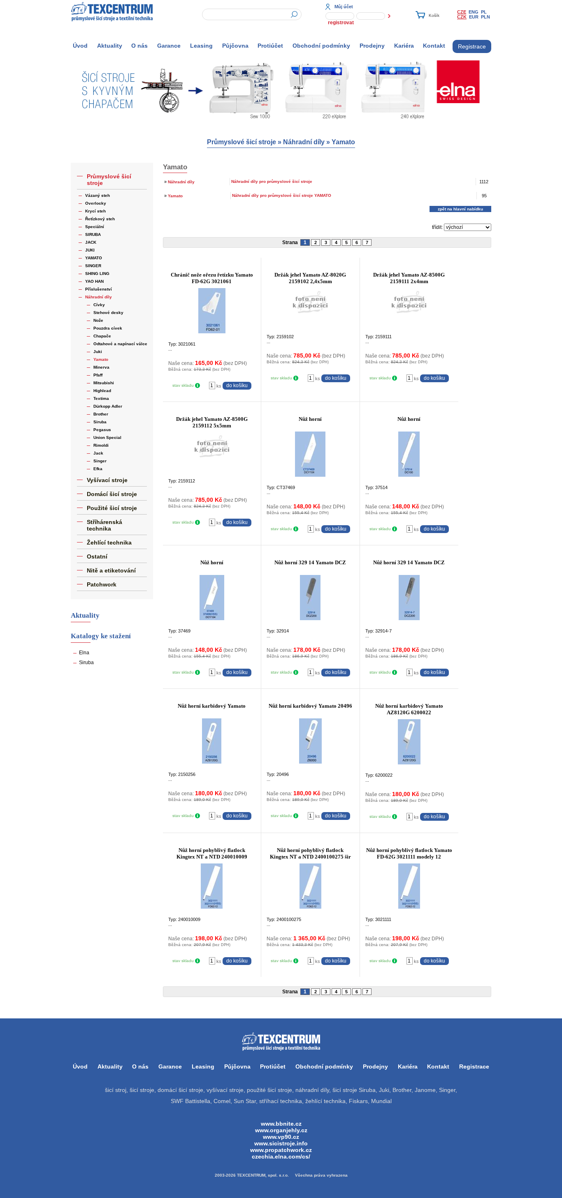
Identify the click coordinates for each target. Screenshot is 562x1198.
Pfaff (97, 375)
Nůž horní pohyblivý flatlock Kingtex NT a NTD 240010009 (211, 853)
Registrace (472, 46)
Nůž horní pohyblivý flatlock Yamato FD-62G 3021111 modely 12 (409, 853)
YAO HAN (94, 281)
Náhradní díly (304, 141)
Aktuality (109, 45)
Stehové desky (108, 312)
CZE (461, 11)
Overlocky (95, 203)
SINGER (93, 265)
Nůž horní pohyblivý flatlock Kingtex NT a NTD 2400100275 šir (310, 853)
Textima (101, 398)
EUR (473, 16)
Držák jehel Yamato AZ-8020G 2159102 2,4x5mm (310, 278)
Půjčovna (235, 45)
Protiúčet (270, 45)
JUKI (90, 250)
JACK (90, 242)
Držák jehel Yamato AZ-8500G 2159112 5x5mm (212, 422)
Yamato (343, 141)
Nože (98, 320)
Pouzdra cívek (107, 328)
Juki (97, 351)
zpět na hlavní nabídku (460, 209)
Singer (100, 461)
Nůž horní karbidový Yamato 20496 (310, 706)
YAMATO (93, 258)
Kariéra (404, 45)
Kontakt (434, 45)
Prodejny (372, 45)
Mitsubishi (103, 383)
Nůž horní (310, 419)
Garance (169, 45)
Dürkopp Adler (107, 406)
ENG (473, 11)
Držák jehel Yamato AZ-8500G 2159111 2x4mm (409, 278)
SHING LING (97, 273)
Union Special (107, 437)
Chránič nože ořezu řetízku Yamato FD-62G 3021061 (212, 278)
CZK (462, 16)
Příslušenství (98, 289)
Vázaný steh (97, 195)
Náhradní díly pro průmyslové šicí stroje (271, 181)
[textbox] (252, 14)
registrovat (341, 22)
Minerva (101, 367)
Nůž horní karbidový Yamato (212, 706)
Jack (98, 453)
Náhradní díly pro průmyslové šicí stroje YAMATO (281, 195)
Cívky (99, 304)
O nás (139, 45)
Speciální (94, 226)
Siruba (100, 422)
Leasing (201, 45)
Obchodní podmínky (321, 45)
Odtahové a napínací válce (120, 344)
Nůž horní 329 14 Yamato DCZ (310, 562)
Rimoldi (101, 445)
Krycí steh (95, 211)
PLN (485, 16)
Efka (97, 468)
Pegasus (102, 429)
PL (484, 11)
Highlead (102, 390)
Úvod (80, 45)
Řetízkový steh (100, 219)
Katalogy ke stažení (101, 636)
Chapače (102, 336)
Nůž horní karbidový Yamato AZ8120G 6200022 (409, 709)
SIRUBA (93, 234)
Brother (100, 414)
